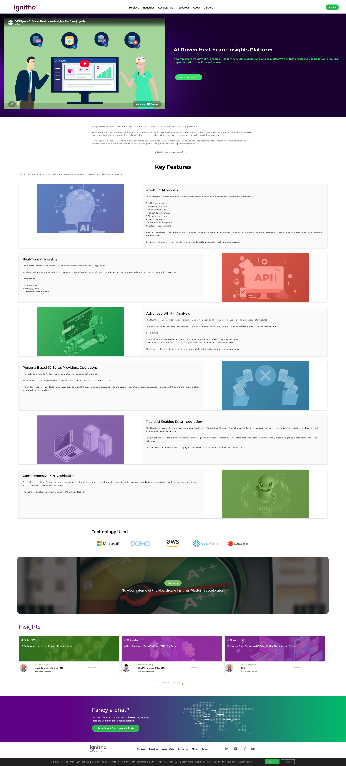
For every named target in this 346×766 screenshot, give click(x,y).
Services (134, 7)
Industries (148, 7)
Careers (208, 7)
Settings (250, 762)
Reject (288, 762)
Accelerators (165, 7)
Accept (272, 762)
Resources (183, 7)
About (196, 7)
